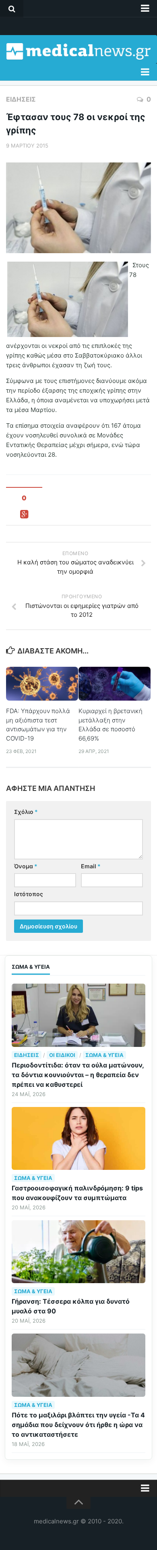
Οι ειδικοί (62, 1055)
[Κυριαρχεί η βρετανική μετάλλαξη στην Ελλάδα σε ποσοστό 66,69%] (114, 684)
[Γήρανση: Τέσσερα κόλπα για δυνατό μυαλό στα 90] (78, 1251)
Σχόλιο (26, 811)
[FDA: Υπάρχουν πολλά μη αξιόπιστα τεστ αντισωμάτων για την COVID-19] (42, 684)
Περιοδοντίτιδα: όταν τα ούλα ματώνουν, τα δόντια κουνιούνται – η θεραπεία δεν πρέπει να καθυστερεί (78, 1074)
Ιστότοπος (28, 893)
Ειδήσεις (21, 99)
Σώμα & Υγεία (104, 1055)
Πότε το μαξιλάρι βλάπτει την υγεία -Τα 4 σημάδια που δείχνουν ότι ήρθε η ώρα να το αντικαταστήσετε (78, 1424)
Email (91, 866)
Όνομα (25, 866)
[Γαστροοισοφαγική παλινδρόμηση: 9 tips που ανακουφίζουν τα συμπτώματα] (78, 1138)
